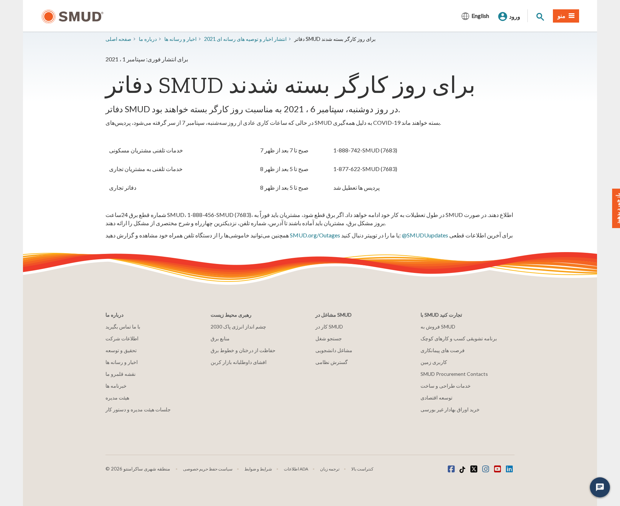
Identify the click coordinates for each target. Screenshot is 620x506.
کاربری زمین (434, 362)
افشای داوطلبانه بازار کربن (239, 362)
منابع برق (220, 338)
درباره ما (148, 39)
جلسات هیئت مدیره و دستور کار (138, 409)
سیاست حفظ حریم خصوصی (207, 469)
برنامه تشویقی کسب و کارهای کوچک (459, 338)
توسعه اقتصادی (436, 397)
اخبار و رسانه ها (121, 362)
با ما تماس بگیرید (122, 326)
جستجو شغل (328, 338)
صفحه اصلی (118, 39)
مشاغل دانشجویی (333, 350)
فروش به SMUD (438, 326)
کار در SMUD (329, 326)
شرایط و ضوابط (258, 469)
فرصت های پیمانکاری (443, 350)
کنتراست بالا (362, 469)
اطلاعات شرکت (121, 338)
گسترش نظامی (331, 362)
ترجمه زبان (329, 469)
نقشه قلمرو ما (120, 374)
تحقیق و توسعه (121, 350)
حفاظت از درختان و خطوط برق (243, 350)
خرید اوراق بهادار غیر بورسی (450, 409)
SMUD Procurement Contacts (454, 374)
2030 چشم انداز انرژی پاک (238, 326)
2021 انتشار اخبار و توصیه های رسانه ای (245, 39)
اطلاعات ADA (296, 469)
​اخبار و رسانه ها (180, 39)
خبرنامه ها (116, 386)
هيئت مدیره (117, 397)
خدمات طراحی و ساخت (446, 386)
